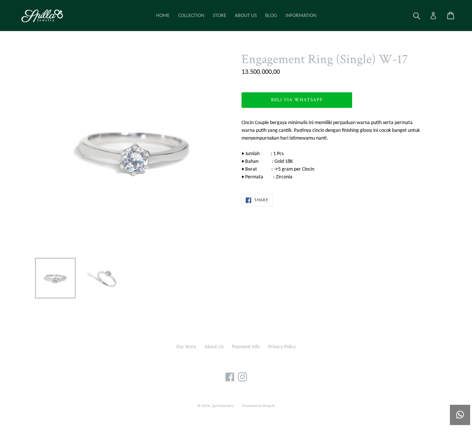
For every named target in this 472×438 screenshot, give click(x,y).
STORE (219, 15)
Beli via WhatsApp (297, 100)
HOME (163, 15)
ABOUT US (246, 15)
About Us (214, 347)
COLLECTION (191, 15)
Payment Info (246, 347)
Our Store (186, 347)
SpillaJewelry (223, 406)
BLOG (271, 15)
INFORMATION (300, 15)
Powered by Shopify (258, 406)
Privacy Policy (282, 347)
